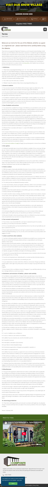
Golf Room (35, 18)
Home (3, 36)
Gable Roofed (9, 18)
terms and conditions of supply (12, 143)
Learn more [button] (19, 480)
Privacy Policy (36, 485)
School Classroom (22, 18)
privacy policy (26, 63)
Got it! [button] (13, 483)
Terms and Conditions (27, 485)
